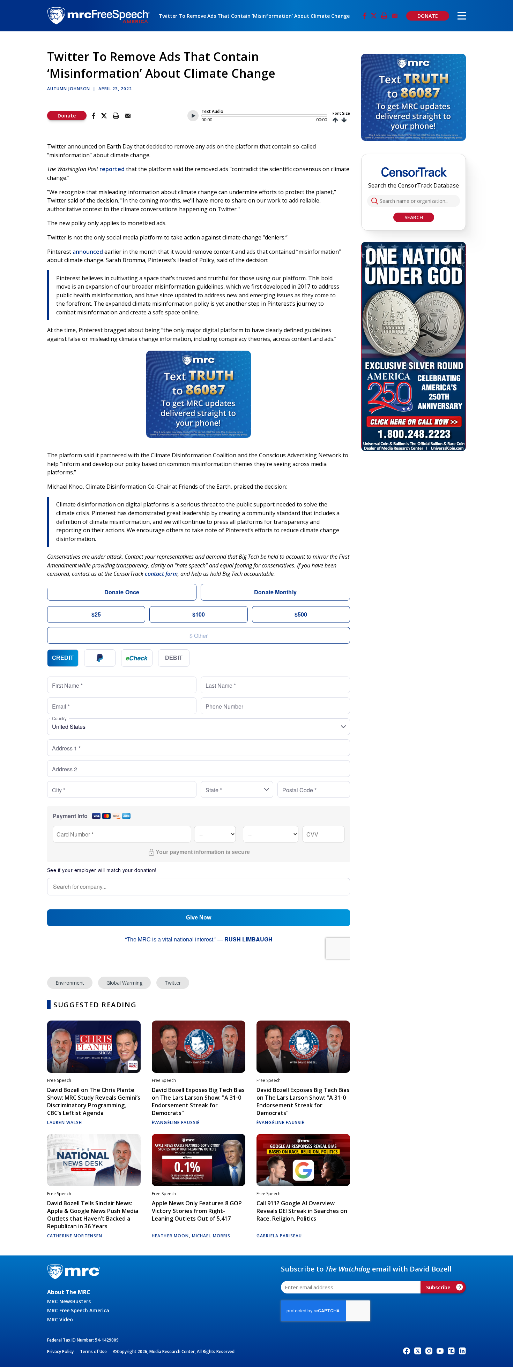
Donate (67, 115)
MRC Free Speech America (78, 1310)
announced (88, 251)
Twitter (173, 982)
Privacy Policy (60, 1351)
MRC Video (60, 1319)
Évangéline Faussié (176, 1122)
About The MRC (68, 1292)
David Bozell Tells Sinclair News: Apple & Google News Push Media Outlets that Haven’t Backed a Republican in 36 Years (92, 1214)
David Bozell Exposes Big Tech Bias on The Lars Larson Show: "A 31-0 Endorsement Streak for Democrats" (198, 1101)
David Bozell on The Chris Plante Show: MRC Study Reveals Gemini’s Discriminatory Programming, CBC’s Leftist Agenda (93, 1101)
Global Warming (124, 982)
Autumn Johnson (68, 89)
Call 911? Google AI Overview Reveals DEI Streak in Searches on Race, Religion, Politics (301, 1210)
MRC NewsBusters (69, 1301)
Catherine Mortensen (74, 1236)
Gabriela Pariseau (279, 1236)
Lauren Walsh (64, 1122)
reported (112, 169)
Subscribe (438, 1287)
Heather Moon (170, 1236)
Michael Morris (211, 1236)
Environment (69, 982)
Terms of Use (93, 1351)
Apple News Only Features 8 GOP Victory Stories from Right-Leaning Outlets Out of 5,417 (197, 1210)
